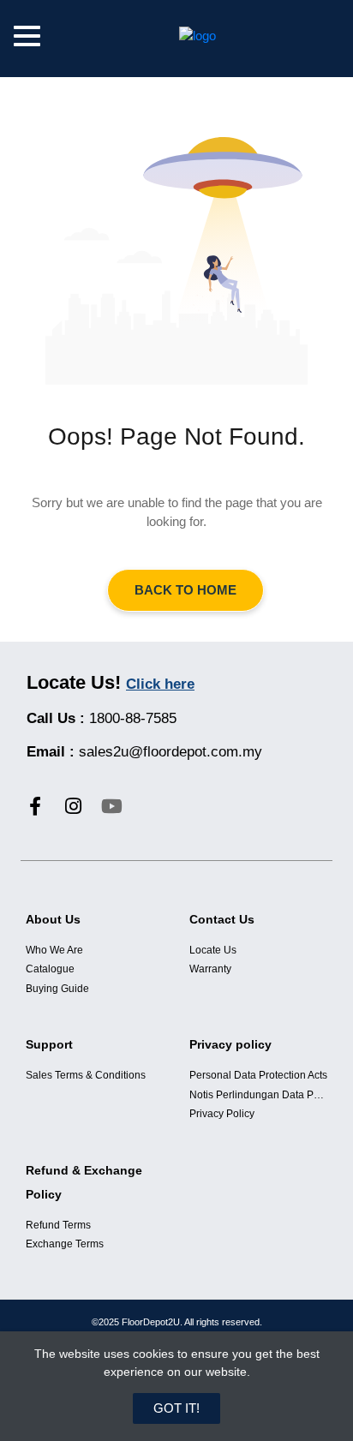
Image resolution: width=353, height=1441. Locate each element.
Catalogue (50, 969)
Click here (160, 684)
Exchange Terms (65, 1244)
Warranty (210, 969)
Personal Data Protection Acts (258, 1075)
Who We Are (54, 950)
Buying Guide (57, 989)
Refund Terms (58, 1225)
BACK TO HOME (185, 590)
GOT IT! (176, 1408)
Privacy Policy (221, 1114)
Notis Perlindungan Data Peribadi (258, 1095)
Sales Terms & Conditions (86, 1075)
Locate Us (212, 950)
